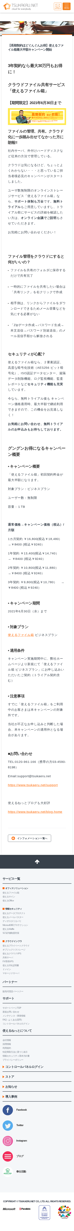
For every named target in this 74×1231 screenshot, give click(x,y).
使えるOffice (8, 900)
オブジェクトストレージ (14, 949)
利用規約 (7, 1048)
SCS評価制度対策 (11, 933)
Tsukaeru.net (26, 1201)
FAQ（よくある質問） (13, 1020)
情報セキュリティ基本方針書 (16, 1056)
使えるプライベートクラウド (16, 946)
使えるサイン (9, 897)
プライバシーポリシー (13, 1060)
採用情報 (7, 1044)
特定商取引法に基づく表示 (15, 1052)
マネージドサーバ (11, 973)
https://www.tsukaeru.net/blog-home (35, 812)
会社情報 (7, 1040)
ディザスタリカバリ (12, 921)
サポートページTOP (12, 1008)
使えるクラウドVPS (12, 953)
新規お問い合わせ (11, 1012)
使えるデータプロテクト (14, 913)
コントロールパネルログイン (16, 1024)
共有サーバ (8, 957)
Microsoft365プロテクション (15, 925)
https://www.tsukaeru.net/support (33, 785)
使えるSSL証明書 (11, 965)
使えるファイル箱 (21, 635)
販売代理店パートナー (13, 991)
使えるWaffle (8, 929)
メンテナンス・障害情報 (14, 1016)
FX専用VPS (8, 961)
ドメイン (7, 969)
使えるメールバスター (13, 917)
